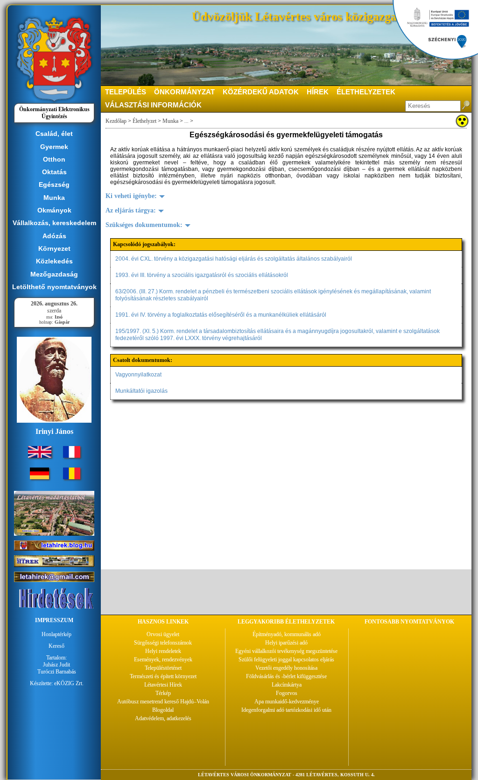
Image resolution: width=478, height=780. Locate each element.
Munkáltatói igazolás (141, 391)
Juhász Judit (56, 664)
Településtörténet (163, 668)
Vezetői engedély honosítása (286, 668)
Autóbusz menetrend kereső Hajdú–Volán (163, 701)
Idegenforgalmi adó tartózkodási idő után (286, 710)
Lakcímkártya (287, 684)
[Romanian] (72, 477)
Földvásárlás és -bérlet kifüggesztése (286, 676)
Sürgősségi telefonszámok (163, 642)
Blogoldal (163, 710)
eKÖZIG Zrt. (69, 683)
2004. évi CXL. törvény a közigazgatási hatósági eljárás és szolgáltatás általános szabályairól (233, 258)
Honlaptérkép (56, 634)
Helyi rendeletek (163, 651)
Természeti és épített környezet (163, 676)
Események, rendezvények (163, 659)
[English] (39, 456)
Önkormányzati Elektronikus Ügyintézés (54, 113)
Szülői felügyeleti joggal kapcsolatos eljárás (286, 659)
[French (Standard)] (72, 456)
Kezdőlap (116, 121)
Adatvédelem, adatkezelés (163, 718)
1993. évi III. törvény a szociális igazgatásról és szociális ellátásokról (201, 275)
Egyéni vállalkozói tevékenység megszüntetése (286, 651)
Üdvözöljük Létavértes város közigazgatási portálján (329, 16)
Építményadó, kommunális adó (287, 634)
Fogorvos (286, 693)
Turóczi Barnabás (56, 671)
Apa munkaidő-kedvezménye (286, 701)
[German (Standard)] (39, 477)
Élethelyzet (144, 121)
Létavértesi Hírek (163, 684)
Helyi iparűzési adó (286, 642)
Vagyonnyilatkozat (138, 374)
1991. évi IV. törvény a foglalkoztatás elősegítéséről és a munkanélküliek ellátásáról (220, 315)
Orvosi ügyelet (163, 634)
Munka (170, 121)
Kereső (56, 646)
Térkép (163, 693)
